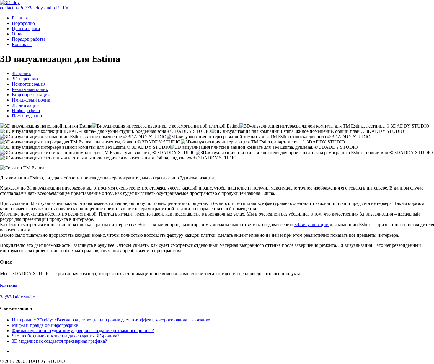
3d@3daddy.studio (17, 296)
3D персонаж (25, 78)
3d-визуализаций (311, 224)
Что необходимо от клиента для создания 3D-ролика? (65, 335)
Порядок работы (28, 39)
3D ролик (21, 73)
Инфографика (26, 110)
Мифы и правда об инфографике (45, 325)
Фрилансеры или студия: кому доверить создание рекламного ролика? (83, 330)
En (65, 7)
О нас (17, 33)
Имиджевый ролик (31, 99)
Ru (59, 7)
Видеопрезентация (31, 94)
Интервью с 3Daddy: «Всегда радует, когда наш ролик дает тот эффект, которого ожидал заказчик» (111, 319)
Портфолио (23, 23)
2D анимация (25, 105)
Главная (20, 17)
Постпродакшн (27, 115)
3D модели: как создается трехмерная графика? (59, 341)
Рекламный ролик (30, 89)
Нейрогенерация (28, 83)
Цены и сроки (26, 28)
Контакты (22, 44)
